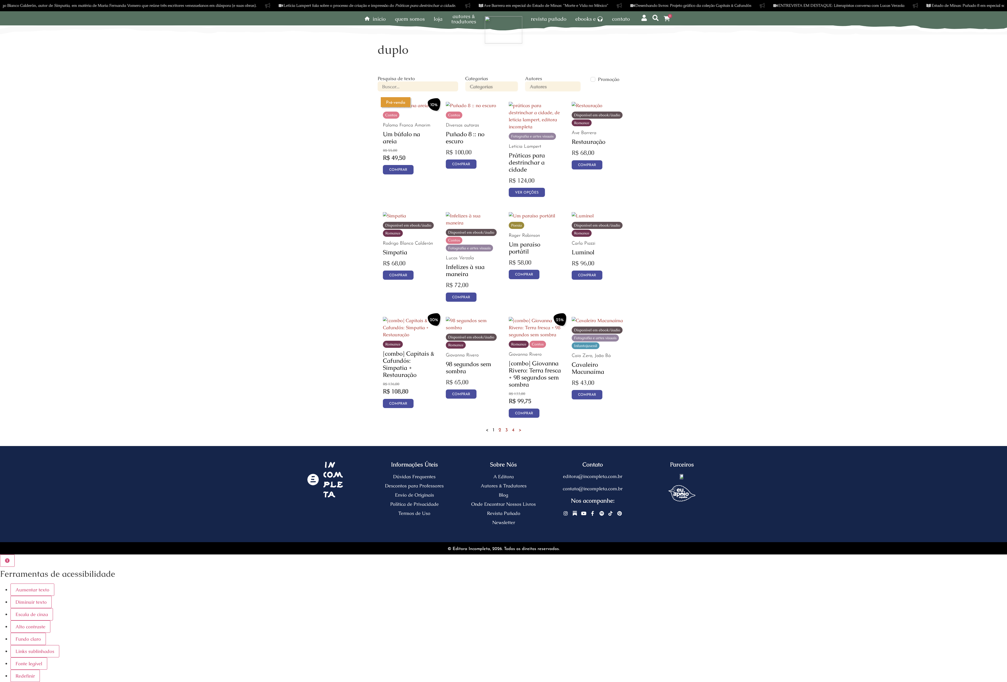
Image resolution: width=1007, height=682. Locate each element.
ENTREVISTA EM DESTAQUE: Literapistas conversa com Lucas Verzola (803, 5)
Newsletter (503, 522)
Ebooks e (585, 18)
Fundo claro (28, 639)
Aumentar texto (32, 590)
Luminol (583, 252)
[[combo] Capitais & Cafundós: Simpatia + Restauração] (409, 335)
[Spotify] (602, 513)
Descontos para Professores (414, 486)
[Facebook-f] (593, 513)
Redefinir (25, 676)
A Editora (503, 477)
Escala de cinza (31, 614)
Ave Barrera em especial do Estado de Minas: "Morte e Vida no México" (507, 5)
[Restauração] (587, 105)
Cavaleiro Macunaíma (588, 368)
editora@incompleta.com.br (592, 476)
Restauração (588, 142)
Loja (438, 18)
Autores (533, 78)
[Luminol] (583, 216)
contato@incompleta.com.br (593, 489)
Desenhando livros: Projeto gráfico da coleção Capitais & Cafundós (655, 5)
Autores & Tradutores (504, 486)
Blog (503, 495)
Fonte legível (28, 664)
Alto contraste (30, 627)
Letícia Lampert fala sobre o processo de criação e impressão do (331, 5)
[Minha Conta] (644, 18)
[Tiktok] (610, 513)
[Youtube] (583, 513)
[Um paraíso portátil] (532, 216)
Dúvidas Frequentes (414, 477)
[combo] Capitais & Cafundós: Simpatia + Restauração (409, 364)
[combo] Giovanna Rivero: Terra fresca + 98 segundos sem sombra (535, 373)
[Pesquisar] (655, 18)
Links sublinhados (34, 651)
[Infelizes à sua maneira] (472, 223)
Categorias (476, 78)
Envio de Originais (414, 495)
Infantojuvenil (585, 345)
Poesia (516, 225)
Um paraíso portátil (524, 247)
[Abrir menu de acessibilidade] (7, 560)
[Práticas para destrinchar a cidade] (535, 127)
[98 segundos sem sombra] (472, 327)
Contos (391, 115)
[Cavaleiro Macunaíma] (597, 320)
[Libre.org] (681, 476)
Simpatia (395, 252)
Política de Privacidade (414, 504)
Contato (621, 18)
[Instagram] (566, 513)
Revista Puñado (548, 18)
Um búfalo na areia (401, 137)
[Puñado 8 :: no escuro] (471, 105)
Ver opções (527, 192)
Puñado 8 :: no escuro (465, 137)
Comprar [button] (398, 170)
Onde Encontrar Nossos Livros (503, 504)
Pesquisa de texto (396, 78)
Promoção (608, 79)
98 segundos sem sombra (468, 367)
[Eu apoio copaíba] (682, 493)
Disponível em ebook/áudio (597, 115)
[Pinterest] (619, 513)
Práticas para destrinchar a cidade (527, 162)
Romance (581, 122)
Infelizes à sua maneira (465, 270)
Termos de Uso (414, 513)
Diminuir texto (31, 602)
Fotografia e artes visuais (532, 136)
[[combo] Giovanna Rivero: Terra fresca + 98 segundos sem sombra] (535, 335)
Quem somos (410, 18)
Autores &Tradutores (463, 19)
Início (379, 18)
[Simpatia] (394, 216)
